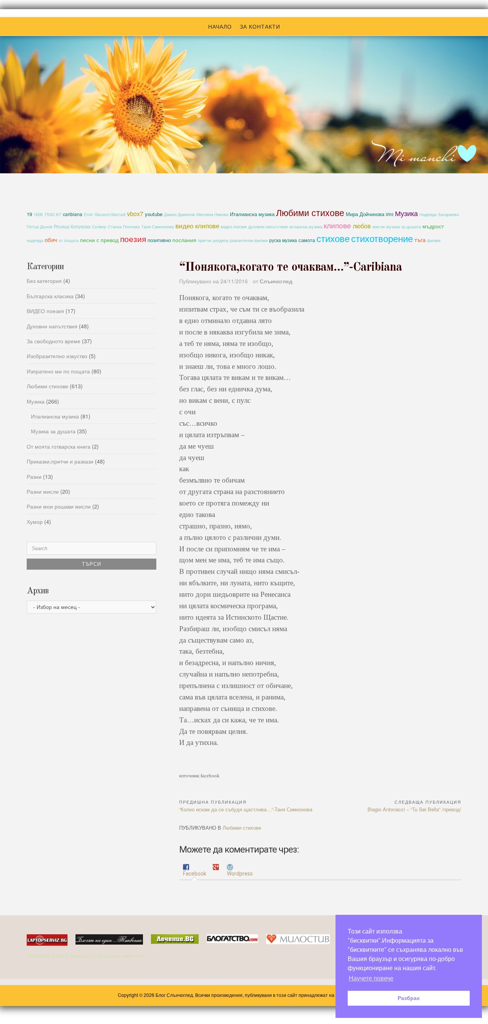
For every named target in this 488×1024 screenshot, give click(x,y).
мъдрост (433, 226)
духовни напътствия (268, 226)
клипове (337, 225)
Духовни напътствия (52, 326)
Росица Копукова (72, 226)
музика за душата (403, 226)
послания (184, 240)
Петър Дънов (39, 226)
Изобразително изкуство (57, 356)
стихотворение (382, 238)
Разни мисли (43, 491)
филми (433, 240)
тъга (419, 239)
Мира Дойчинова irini (369, 214)
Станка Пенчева (124, 226)
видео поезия (234, 226)
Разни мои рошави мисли (59, 506)
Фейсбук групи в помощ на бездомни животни (86, 955)
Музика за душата (53, 431)
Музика (406, 213)
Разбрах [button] (409, 998)
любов (362, 225)
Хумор (35, 521)
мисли (378, 226)
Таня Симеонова (157, 226)
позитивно (159, 240)
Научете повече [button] (371, 978)
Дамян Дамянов (179, 214)
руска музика (283, 240)
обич (51, 240)
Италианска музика (252, 214)
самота (307, 240)
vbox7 (135, 213)
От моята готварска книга (58, 446)
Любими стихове (310, 212)
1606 (38, 214)
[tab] (194, 870)
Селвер (99, 226)
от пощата (69, 240)
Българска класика (50, 296)
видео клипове (197, 225)
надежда (35, 240)
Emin (88, 214)
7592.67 (52, 214)
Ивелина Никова (212, 214)
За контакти (260, 26)
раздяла (220, 240)
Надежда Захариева (439, 214)
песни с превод (99, 240)
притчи (204, 240)
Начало (220, 26)
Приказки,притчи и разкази (60, 461)
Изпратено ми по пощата (58, 371)
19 (29, 214)
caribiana (72, 214)
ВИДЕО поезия (45, 311)
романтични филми (249, 240)
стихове (333, 238)
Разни (34, 476)
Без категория (44, 280)
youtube (153, 214)
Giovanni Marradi (110, 214)
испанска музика (305, 226)
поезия (133, 238)
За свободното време (53, 341)
